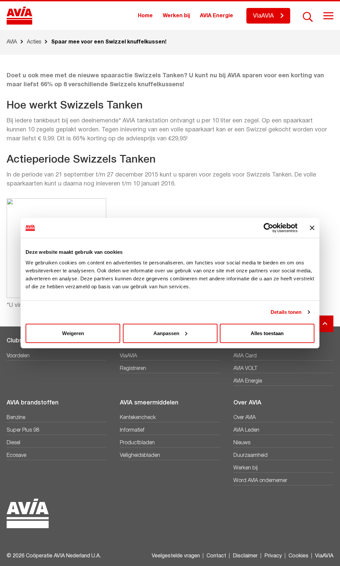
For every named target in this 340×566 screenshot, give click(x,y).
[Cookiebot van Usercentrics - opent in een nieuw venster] (268, 228)
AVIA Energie (216, 16)
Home (145, 16)
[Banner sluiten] (312, 228)
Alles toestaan (267, 333)
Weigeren (73, 333)
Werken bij (176, 16)
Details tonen (286, 312)
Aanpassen (166, 333)
